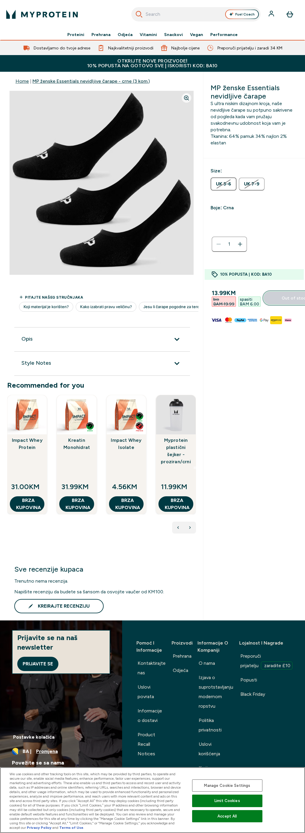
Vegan (196, 34)
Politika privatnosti (210, 725)
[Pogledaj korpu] (290, 14)
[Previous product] (178, 528)
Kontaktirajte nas (152, 668)
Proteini (75, 34)
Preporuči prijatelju (265, 660)
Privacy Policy (39, 828)
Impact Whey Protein (27, 444)
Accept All (227, 816)
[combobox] (196, 14)
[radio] (223, 184)
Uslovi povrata (146, 691)
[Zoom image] (186, 98)
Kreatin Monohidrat (76, 444)
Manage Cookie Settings (227, 785)
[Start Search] (139, 14)
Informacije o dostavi (150, 715)
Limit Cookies (227, 800)
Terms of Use (71, 828)
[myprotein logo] (42, 14)
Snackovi (173, 34)
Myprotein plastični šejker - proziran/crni (176, 451)
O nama (207, 663)
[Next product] (190, 528)
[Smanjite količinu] (218, 244)
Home (22, 81)
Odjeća (125, 34)
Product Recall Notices (146, 744)
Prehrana (101, 34)
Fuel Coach (245, 14)
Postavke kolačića (34, 737)
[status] (229, 244)
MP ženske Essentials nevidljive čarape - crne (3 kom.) (91, 81)
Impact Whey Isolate (126, 444)
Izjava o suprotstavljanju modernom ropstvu (216, 692)
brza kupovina (28, 504)
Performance (224, 34)
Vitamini (148, 34)
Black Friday (252, 694)
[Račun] (272, 14)
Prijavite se (38, 663)
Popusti (248, 679)
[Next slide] (195, 468)
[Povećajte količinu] (240, 244)
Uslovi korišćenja (209, 749)
